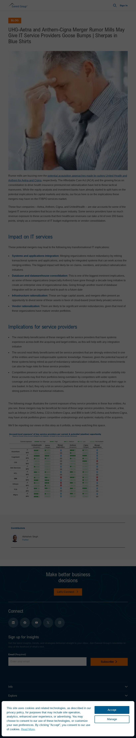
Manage (112, 719)
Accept (112, 710)
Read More (28, 729)
